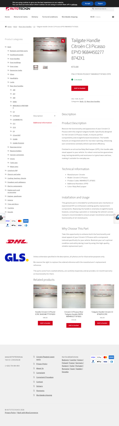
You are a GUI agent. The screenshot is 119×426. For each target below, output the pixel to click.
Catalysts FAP (13, 170)
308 (14, 98)
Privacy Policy (41, 364)
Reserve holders (15, 151)
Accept (87, 3)
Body (15, 27)
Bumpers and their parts (19, 51)
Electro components (15, 186)
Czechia (73, 360)
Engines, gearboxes (15, 196)
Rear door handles (25, 27)
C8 (14, 131)
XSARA (15, 139)
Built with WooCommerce (27, 412)
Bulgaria (65, 360)
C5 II (14, 127)
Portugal (79, 366)
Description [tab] (38, 116)
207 (14, 94)
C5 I (14, 123)
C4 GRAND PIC (18, 120)
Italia (72, 366)
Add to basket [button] (45, 323)
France (71, 363)
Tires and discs (13, 204)
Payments (40, 390)
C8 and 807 (16, 135)
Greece (80, 360)
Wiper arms (14, 167)
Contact (39, 382)
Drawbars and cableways (17, 182)
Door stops (14, 66)
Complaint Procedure (44, 377)
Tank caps (14, 163)
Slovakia (65, 372)
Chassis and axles (14, 174)
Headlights (14, 78)
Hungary (65, 366)
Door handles (15, 59)
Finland (65, 363)
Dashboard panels (16, 55)
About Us (40, 368)
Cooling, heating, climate (17, 178)
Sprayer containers (17, 155)
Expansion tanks (16, 70)
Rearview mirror (15, 147)
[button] (63, 41)
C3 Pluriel (16, 116)
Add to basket (79, 88)
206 (14, 90)
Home (7, 17)
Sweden (79, 369)
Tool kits (11, 208)
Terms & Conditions (50, 17)
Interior (10, 200)
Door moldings (15, 62)
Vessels (10, 212)
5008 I (15, 102)
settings (74, 5)
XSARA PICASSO (18, 143)
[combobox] (102, 8)
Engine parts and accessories (14, 191)
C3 (34, 27)
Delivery (35, 17)
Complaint (40, 373)
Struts (12, 159)
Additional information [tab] (42, 122)
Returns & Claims (21, 17)
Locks (12, 82)
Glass (12, 74)
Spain (72, 369)
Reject (100, 3)
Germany (79, 363)
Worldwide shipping (70, 17)
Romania (65, 369)
